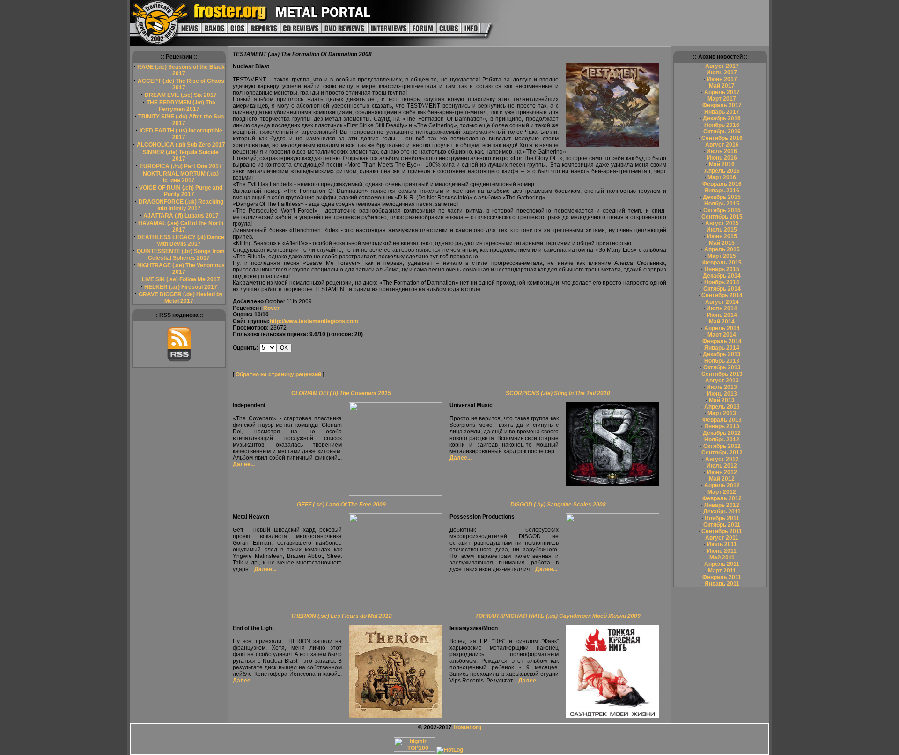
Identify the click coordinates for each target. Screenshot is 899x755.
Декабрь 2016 (722, 118)
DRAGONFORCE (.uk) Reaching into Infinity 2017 (181, 205)
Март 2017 (721, 98)
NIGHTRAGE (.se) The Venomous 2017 (181, 268)
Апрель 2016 (722, 171)
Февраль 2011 (721, 577)
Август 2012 (722, 459)
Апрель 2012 (722, 485)
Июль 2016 (722, 151)
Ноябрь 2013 (721, 361)
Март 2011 (722, 570)
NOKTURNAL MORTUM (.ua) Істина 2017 (181, 176)
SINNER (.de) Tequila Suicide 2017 (181, 155)
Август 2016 (722, 144)
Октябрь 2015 (722, 210)
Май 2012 (722, 479)
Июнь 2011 (722, 551)
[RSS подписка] (179, 360)
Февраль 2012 (722, 498)
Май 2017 (722, 85)
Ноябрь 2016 (721, 125)
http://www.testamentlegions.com (314, 321)
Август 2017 (722, 66)
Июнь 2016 (722, 157)
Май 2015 (722, 243)
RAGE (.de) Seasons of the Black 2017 (181, 70)
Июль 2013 (722, 387)
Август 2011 (721, 538)
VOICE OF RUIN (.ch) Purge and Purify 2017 (180, 191)
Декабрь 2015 (722, 197)
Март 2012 (721, 492)
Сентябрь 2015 (722, 216)
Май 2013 (722, 400)
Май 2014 (722, 321)
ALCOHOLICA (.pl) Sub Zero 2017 (181, 144)
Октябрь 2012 (722, 446)
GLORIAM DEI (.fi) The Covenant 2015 (341, 393)
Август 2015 (722, 223)
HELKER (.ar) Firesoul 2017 (180, 287)
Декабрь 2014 (722, 275)
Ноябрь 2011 (722, 518)
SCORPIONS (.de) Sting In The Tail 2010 (558, 393)
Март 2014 (721, 334)
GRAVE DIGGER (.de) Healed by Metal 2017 (181, 297)
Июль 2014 (722, 308)
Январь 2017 (721, 112)
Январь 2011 (722, 583)
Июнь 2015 (722, 236)
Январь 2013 (721, 426)
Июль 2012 (722, 465)
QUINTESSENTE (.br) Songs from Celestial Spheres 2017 (181, 254)
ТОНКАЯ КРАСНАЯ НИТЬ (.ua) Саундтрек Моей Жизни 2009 (558, 616)
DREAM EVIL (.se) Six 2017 (181, 95)
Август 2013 (722, 380)
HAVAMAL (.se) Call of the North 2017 (180, 226)
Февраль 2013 (722, 420)
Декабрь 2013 (722, 354)
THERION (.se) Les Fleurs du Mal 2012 (341, 616)
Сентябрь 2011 (721, 531)
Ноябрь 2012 (721, 439)
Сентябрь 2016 (722, 138)
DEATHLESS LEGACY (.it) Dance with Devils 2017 (180, 240)
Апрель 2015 (722, 249)
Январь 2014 (721, 348)
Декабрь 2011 (722, 511)
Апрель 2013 (722, 406)
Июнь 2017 (722, 79)
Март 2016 (721, 177)
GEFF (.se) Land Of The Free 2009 (341, 504)
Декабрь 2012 (722, 433)
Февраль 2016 (722, 184)
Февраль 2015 (722, 262)
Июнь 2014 (722, 315)
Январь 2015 (721, 269)
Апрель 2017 (722, 92)
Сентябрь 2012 (722, 452)
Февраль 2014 (722, 341)
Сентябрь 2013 (722, 374)
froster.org (467, 727)
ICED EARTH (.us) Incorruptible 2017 (181, 133)
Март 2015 (721, 256)
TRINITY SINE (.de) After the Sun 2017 (181, 119)
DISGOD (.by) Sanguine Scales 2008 (558, 504)
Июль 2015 (722, 230)
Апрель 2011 (721, 564)
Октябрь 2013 (722, 367)
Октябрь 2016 (722, 131)
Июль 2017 (722, 72)
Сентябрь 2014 (722, 295)
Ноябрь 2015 (721, 203)
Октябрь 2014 (722, 289)
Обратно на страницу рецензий (278, 374)
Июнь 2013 (722, 393)
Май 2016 (722, 164)
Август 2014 (722, 302)
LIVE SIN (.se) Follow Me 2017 (181, 279)
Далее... (244, 464)
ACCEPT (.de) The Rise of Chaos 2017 (181, 84)
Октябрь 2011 (721, 524)
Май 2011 (722, 557)
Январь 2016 (721, 190)
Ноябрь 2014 (721, 282)
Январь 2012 (721, 505)
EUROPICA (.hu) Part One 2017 (181, 166)
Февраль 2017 (722, 105)
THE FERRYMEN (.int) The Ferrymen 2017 (181, 105)
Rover (271, 308)
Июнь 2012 (722, 472)
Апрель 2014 (722, 328)
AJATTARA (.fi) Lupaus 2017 (181, 216)
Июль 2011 (722, 544)
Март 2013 (721, 413)
